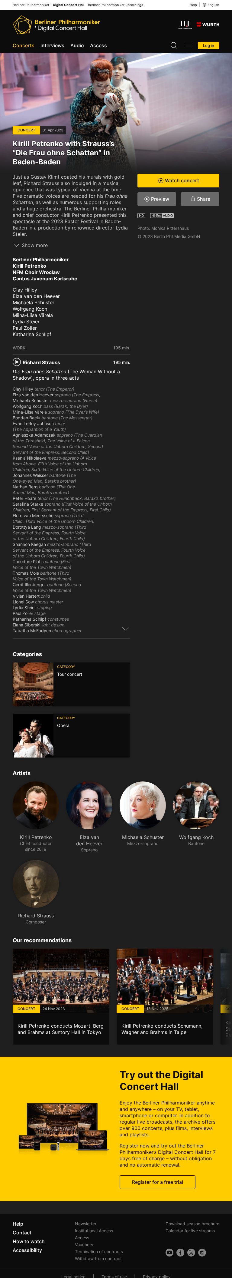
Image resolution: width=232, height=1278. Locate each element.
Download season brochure (192, 1223)
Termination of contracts (99, 1251)
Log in (208, 45)
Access (98, 45)
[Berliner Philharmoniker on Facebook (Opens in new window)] (180, 1253)
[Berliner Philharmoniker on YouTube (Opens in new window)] (169, 1253)
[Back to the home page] (56, 24)
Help (193, 5)
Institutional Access (94, 1230)
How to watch (29, 1241)
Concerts (23, 45)
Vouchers (84, 1244)
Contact (22, 1233)
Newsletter (85, 1223)
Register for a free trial (157, 1182)
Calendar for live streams (190, 1230)
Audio (77, 45)
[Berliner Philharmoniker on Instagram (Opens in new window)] (202, 1253)
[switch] (125, 628)
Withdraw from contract (98, 1258)
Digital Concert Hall (68, 5)
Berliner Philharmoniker (31, 5)
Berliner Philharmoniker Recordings (115, 5)
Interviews (52, 45)
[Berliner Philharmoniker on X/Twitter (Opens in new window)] (191, 1253)
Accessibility (27, 1250)
